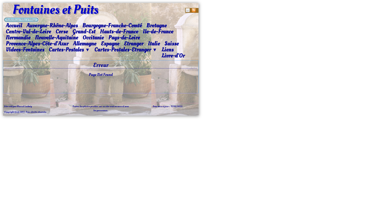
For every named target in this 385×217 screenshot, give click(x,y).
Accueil (14, 25)
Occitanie (93, 38)
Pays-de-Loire (124, 38)
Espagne (110, 44)
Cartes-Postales (69, 50)
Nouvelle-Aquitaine (56, 38)
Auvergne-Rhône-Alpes (52, 25)
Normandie (18, 38)
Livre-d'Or (173, 56)
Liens (168, 50)
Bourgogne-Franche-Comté (112, 25)
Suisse (172, 44)
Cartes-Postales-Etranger (125, 50)
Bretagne (156, 25)
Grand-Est (83, 31)
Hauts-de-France (119, 31)
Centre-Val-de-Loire (28, 31)
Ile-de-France (158, 31)
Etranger (133, 44)
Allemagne (84, 44)
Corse (62, 31)
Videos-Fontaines (25, 50)
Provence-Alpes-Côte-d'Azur (37, 44)
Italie (154, 44)
